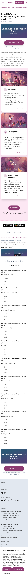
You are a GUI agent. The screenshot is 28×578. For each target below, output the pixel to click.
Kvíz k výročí (4, 544)
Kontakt (3, 485)
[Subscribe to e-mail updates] (18, 500)
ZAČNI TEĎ (14, 208)
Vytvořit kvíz (19, 2)
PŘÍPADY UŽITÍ (5, 541)
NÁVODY (3, 508)
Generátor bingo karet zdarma (9, 537)
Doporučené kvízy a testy (7, 7)
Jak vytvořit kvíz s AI (6, 519)
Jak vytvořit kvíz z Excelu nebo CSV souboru (12, 522)
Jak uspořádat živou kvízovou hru (10, 532)
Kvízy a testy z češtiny (22, 7)
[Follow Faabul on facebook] (5, 500)
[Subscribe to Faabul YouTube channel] (2, 500)
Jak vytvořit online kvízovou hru (9, 513)
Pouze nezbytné (18, 569)
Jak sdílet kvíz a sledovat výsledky (10, 515)
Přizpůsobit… (7, 573)
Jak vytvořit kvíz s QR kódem (8, 517)
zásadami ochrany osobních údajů (11, 565)
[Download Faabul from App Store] (2, 493)
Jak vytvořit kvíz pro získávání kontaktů (11, 530)
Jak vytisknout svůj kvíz (7, 526)
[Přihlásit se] (12, 2)
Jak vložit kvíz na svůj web (8, 528)
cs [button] (26, 2)
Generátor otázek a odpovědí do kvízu (11, 511)
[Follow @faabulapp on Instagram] (11, 500)
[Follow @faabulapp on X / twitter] (8, 500)
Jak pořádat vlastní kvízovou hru (9, 524)
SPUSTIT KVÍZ (14, 43)
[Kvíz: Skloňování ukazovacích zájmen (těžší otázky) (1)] (7, 252)
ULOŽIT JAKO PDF (15, 265)
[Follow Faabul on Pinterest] (15, 500)
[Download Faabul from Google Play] (5, 493)
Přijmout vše (7, 569)
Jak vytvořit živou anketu (7, 535)
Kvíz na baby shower (6, 546)
